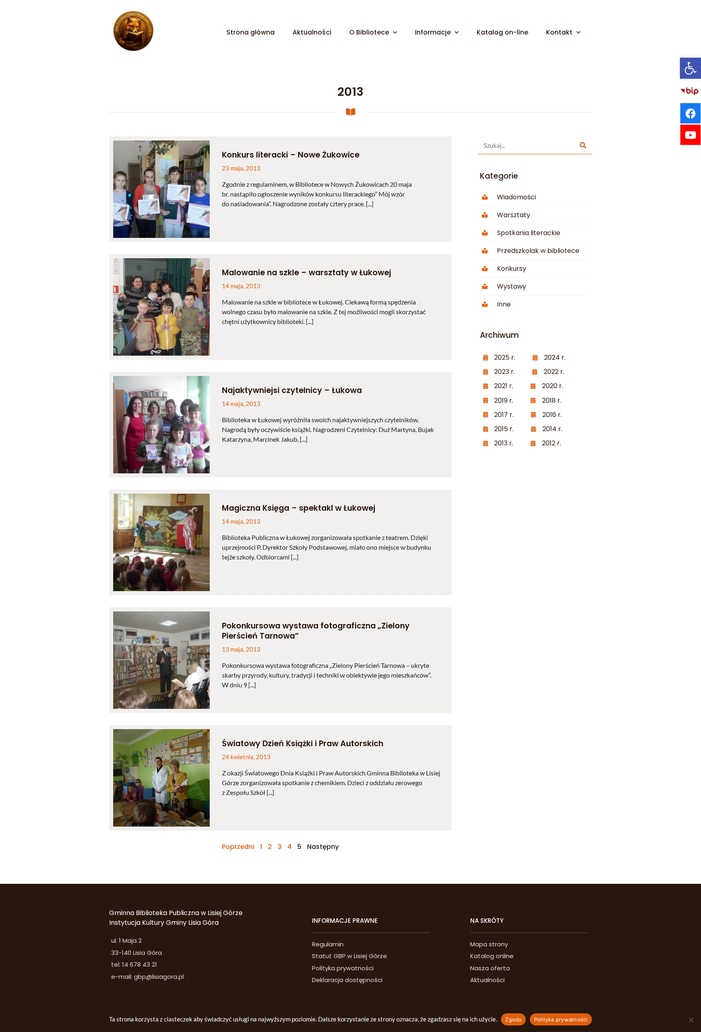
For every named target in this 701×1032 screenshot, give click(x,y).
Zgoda (513, 1019)
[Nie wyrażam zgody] (691, 1020)
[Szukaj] (583, 145)
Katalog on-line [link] (502, 32)
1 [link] (261, 846)
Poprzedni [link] (238, 846)
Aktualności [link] (311, 32)
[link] (690, 68)
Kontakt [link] (559, 32)
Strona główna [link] (250, 32)
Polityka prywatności (561, 1019)
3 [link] (279, 846)
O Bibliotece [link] (369, 32)
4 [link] (289, 846)
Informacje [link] (433, 32)
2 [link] (270, 846)
